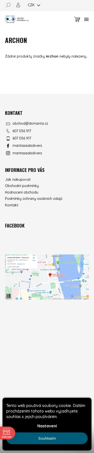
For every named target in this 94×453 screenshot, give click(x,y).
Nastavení (47, 425)
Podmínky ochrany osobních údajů (33, 198)
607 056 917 (22, 131)
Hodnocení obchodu (21, 192)
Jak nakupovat (18, 179)
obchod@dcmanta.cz (30, 123)
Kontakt (11, 205)
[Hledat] (10, 5)
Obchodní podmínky (22, 186)
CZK (32, 5)
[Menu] (86, 19)
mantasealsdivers (27, 145)
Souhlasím (47, 438)
